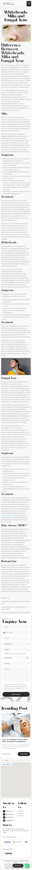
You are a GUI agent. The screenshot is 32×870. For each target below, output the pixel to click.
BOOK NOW (18, 865)
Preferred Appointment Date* (15, 654)
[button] (2, 760)
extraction (5, 228)
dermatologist (6, 515)
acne (21, 426)
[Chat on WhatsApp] (27, 866)
